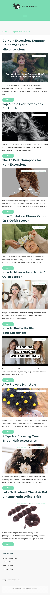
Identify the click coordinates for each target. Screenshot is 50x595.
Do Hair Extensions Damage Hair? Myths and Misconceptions (23, 45)
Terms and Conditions (10, 558)
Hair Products (27, 171)
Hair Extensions (39, 56)
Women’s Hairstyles (37, 391)
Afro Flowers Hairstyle (19, 384)
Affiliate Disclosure (9, 562)
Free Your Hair (7, 565)
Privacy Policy (7, 569)
